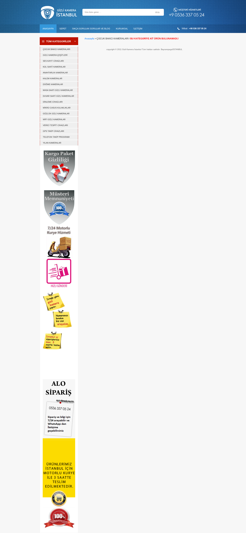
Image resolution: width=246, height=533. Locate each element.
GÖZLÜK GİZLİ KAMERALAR (56, 113)
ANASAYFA (48, 28)
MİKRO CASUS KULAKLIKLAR (56, 108)
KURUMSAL (122, 28)
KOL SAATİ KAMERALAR (54, 67)
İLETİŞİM (138, 28)
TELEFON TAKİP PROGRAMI (56, 137)
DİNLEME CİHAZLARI (53, 102)
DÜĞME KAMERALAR (53, 84)
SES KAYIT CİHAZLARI (53, 61)
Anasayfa (89, 38)
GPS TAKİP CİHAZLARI (53, 131)
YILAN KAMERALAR (52, 143)
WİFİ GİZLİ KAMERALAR (54, 119)
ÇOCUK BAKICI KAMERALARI (56, 49)
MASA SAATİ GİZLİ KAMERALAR (58, 90)
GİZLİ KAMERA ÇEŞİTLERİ (55, 55)
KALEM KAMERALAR (52, 78)
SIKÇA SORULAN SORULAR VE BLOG (91, 28)
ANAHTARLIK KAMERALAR (55, 72)
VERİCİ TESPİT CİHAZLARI (55, 125)
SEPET (62, 28)
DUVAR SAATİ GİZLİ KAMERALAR (58, 96)
